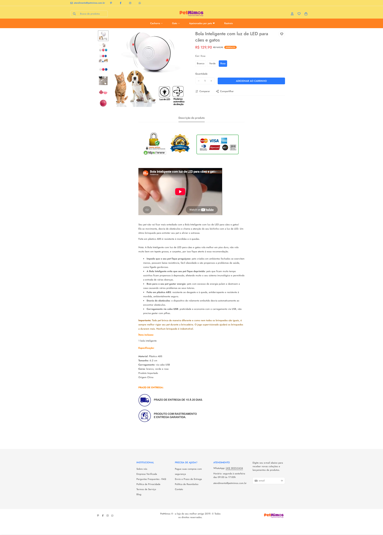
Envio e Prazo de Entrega (188, 479)
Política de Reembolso (186, 484)
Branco (200, 63)
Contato (179, 489)
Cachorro (155, 23)
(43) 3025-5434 (234, 468)
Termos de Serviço (146, 489)
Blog (138, 494)
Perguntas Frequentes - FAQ (151, 479)
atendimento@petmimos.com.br (230, 483)
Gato (174, 23)
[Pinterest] (111, 3)
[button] (306, 13)
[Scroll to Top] (377, 518)
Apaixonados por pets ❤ (202, 23)
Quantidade (201, 73)
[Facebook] (120, 3)
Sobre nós (141, 469)
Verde (212, 63)
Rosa (222, 63)
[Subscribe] (281, 480)
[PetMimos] (191, 14)
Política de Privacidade (148, 484)
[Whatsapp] (139, 3)
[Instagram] (130, 3)
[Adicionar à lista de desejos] (281, 34)
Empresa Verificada (146, 474)
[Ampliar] (181, 37)
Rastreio (228, 23)
